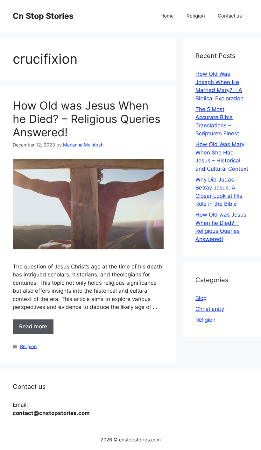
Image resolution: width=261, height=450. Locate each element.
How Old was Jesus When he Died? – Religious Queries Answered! (86, 119)
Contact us (230, 16)
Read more (33, 326)
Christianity (209, 309)
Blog (201, 298)
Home (167, 16)
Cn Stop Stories (43, 16)
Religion (196, 16)
